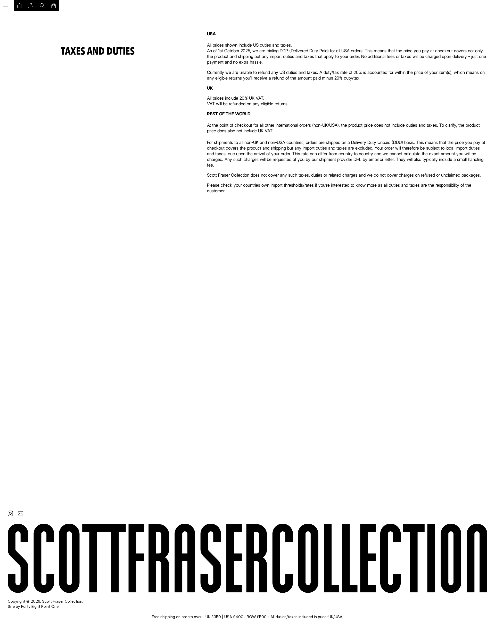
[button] (5, 5)
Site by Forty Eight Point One (33, 606)
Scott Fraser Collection (62, 601)
